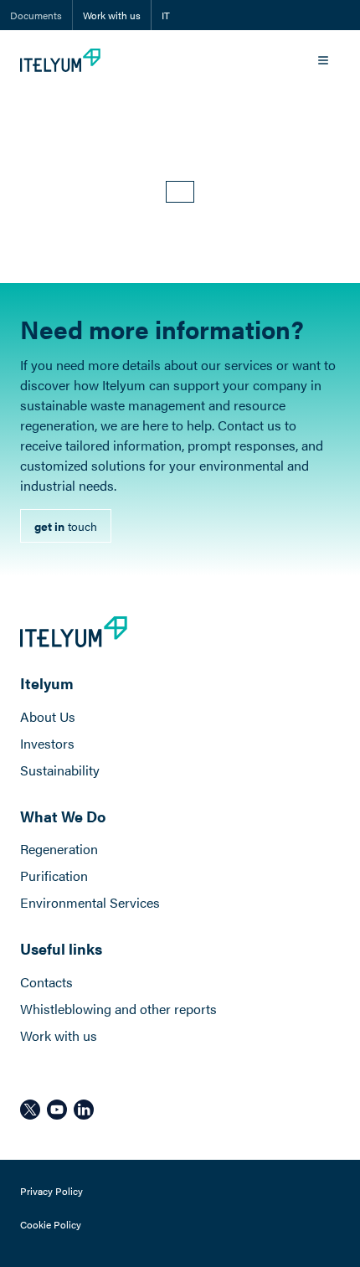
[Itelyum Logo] (60, 60)
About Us (47, 716)
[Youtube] (57, 1110)
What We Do (62, 816)
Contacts (46, 981)
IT (166, 15)
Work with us (112, 15)
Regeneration (59, 848)
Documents (36, 15)
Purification (54, 875)
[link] (65, 526)
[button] (180, 192)
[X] (30, 1110)
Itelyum (47, 682)
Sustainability (60, 770)
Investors (47, 743)
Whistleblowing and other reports (118, 1008)
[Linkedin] (84, 1110)
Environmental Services (90, 902)
